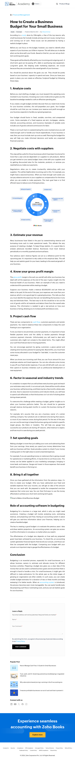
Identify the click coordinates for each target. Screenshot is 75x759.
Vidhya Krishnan (46, 32)
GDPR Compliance (43, 750)
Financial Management (21, 15)
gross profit (17, 277)
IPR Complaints (29, 748)
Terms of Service (50, 748)
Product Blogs (64, 4)
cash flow (36, 322)
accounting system (47, 582)
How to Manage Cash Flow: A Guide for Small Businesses (38, 665)
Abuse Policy (53, 750)
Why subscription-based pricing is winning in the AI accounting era (41, 682)
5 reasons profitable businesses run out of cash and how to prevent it (41, 690)
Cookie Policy (33, 750)
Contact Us (6, 748)
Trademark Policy (23, 750)
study (24, 35)
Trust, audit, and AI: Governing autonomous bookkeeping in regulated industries (42, 675)
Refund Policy (68, 748)
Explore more (37, 735)
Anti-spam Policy (39, 748)
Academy (24, 3)
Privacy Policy (59, 748)
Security (13, 748)
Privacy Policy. (20, 641)
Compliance (20, 748)
